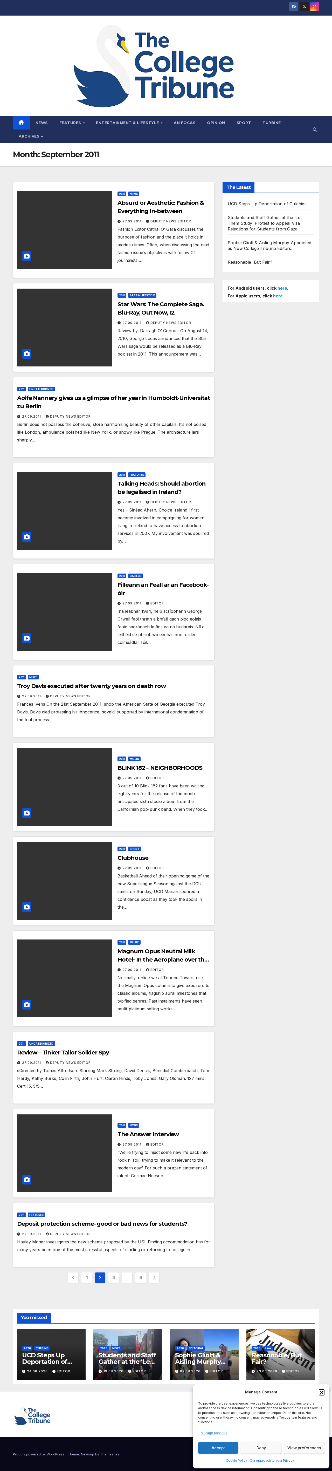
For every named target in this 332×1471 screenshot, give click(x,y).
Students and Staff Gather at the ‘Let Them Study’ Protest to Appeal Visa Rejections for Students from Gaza (265, 223)
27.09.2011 (132, 221)
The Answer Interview (148, 1134)
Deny (261, 1447)
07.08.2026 (191, 1371)
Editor (157, 603)
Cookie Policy (236, 1460)
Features (70, 122)
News (42, 122)
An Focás (185, 122)
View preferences (304, 1447)
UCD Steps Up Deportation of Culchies (267, 203)
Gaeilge (135, 575)
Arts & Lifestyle (142, 295)
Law (268, 1348)
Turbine (271, 122)
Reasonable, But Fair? (250, 262)
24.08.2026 (38, 1371)
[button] (321, 1392)
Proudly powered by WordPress (39, 1454)
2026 (27, 1348)
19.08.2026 (114, 1371)
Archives (30, 136)
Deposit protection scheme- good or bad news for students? (102, 1223)
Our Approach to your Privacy (272, 1460)
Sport (244, 122)
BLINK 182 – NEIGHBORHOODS (159, 767)
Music (134, 758)
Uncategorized (41, 389)
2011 (122, 193)
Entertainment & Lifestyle (128, 122)
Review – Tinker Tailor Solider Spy (63, 1052)
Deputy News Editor (170, 221)
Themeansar (110, 1454)
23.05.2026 (267, 1371)
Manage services (214, 1433)
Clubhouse (132, 857)
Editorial (196, 1348)
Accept (218, 1447)
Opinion (216, 122)
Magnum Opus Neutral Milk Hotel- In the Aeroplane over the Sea (162, 959)
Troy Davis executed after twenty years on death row (91, 686)
